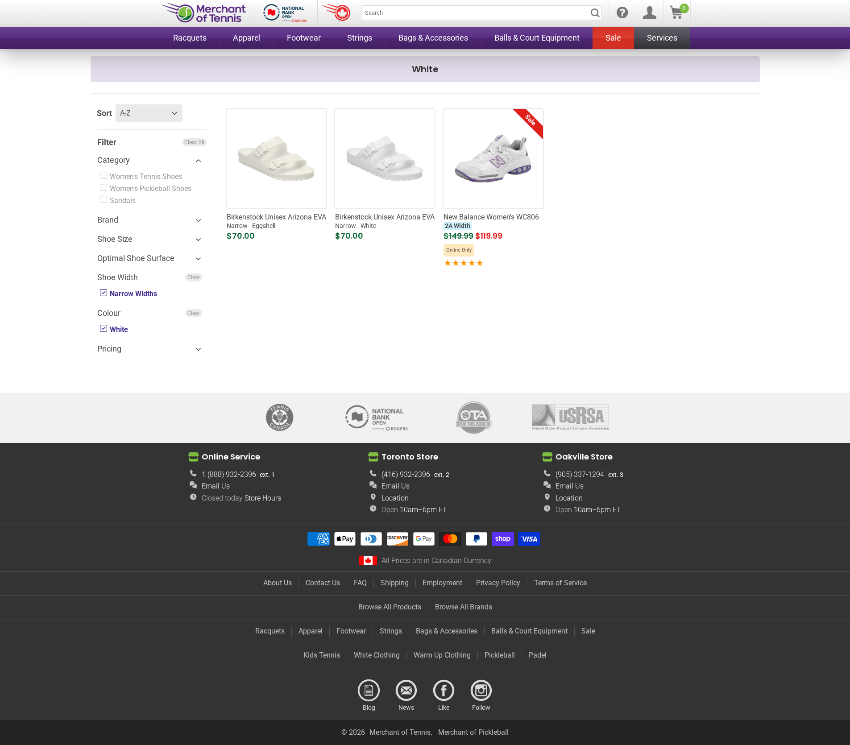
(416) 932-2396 (405, 474)
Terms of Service (560, 583)
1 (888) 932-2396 (229, 474)
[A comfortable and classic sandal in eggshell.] (276, 158)
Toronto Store (409, 456)
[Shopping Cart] (676, 16)
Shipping (395, 583)
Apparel (311, 631)
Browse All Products (389, 607)
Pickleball (500, 655)
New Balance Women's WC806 (491, 221)
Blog (369, 690)
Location (395, 498)
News (406, 690)
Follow (481, 690)
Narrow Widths (132, 294)
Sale (588, 631)
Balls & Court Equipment (529, 631)
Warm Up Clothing (442, 655)
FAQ (360, 583)
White (118, 329)
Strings (391, 631)
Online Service (231, 456)
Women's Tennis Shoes (145, 176)
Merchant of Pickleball (473, 732)
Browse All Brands (463, 607)
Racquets (270, 631)
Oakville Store (584, 456)
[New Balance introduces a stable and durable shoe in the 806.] (493, 158)
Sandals (122, 200)
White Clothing (377, 655)
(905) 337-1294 (580, 474)
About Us (277, 583)
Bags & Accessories (446, 631)
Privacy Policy (498, 583)
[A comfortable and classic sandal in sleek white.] (384, 158)
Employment (442, 583)
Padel (538, 655)
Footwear (351, 631)
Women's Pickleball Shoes (149, 188)
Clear (193, 277)
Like (444, 690)
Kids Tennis (321, 655)
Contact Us (323, 583)
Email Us (216, 486)
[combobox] (481, 12)
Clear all (194, 142)
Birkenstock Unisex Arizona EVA (276, 221)
